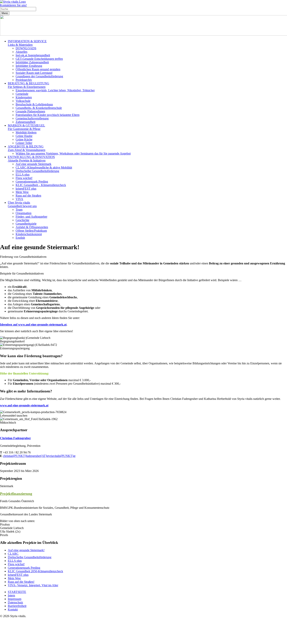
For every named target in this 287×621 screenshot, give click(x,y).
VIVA (19, 199)
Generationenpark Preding (32, 181)
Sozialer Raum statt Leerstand (34, 72)
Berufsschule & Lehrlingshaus (34, 104)
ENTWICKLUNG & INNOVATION (31, 158)
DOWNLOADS (26, 48)
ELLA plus (22, 174)
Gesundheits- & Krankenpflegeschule (39, 108)
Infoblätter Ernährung (29, 65)
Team (19, 209)
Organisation (23, 213)
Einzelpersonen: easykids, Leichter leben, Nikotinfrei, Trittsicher (55, 90)
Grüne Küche (24, 139)
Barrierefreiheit (17, 606)
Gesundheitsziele (26, 223)
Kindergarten (24, 97)
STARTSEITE (17, 592)
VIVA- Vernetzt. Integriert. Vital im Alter (33, 585)
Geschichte (22, 220)
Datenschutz (15, 602)
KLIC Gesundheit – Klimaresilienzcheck (41, 185)
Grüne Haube (24, 136)
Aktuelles (21, 51)
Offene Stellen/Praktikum (31, 230)
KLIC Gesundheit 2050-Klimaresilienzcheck (35, 571)
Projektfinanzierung (16, 494)
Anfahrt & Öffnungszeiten (32, 227)
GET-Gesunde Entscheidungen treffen (39, 58)
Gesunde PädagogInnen (30, 111)
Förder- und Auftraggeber (31, 216)
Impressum (14, 599)
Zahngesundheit (25, 122)
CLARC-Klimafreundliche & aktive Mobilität (44, 167)
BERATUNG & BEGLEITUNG (28, 85)
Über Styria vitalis (22, 204)
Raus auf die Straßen (28, 195)
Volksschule (23, 100)
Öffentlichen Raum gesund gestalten (38, 69)
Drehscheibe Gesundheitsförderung (37, 171)
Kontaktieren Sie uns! (13, 5)
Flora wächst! (24, 178)
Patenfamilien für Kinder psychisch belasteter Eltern (47, 115)
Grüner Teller (24, 143)
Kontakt (13, 609)
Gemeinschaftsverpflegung (32, 118)
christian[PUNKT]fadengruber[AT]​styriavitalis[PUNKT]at (39, 456)
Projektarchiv (24, 79)
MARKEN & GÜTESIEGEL (26, 127)
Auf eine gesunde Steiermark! (26, 550)
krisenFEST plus (26, 188)
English (20, 237)
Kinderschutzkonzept (29, 234)
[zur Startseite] (13, 1)
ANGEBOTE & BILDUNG (26, 148)
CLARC (13, 553)
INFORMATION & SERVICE (27, 43)
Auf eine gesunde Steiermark (33, 164)
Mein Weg (22, 192)
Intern (11, 595)
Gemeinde (22, 93)
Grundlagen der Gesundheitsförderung (39, 76)
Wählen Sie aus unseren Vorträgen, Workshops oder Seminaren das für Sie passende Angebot (73, 153)
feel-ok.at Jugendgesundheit (33, 55)
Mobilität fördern (26, 132)
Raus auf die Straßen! (21, 581)
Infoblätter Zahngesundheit (32, 62)
